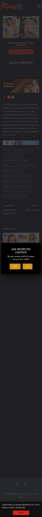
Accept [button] (21, 513)
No (27, 266)
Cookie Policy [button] (20, 507)
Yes (15, 266)
